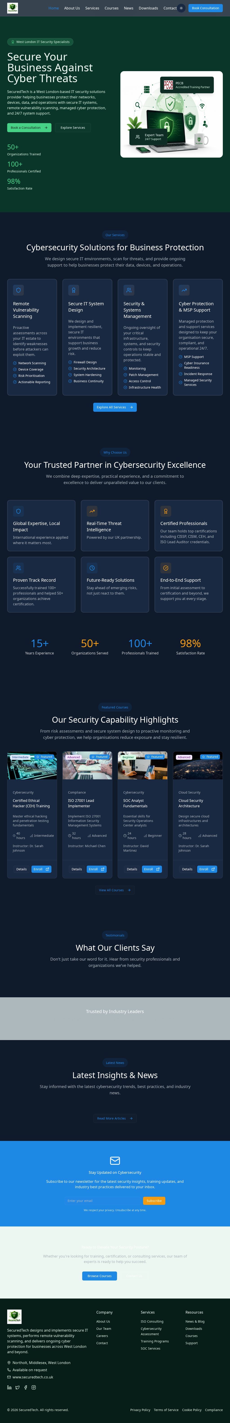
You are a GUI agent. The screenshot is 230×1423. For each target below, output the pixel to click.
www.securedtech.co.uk (33, 1377)
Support (192, 1343)
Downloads (148, 8)
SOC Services (150, 1348)
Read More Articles (111, 1118)
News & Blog (195, 1321)
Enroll (38, 869)
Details (21, 869)
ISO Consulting (152, 1321)
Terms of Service (166, 1410)
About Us (72, 8)
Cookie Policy (191, 1410)
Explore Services (73, 127)
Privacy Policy (140, 1410)
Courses (112, 8)
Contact (170, 8)
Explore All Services (111, 407)
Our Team (103, 1328)
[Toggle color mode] (181, 8)
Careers (102, 1336)
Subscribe (154, 1201)
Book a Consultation (26, 127)
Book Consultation (205, 8)
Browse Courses (100, 1276)
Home (54, 8)
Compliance (214, 1410)
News (128, 8)
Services (92, 8)
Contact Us (134, 1276)
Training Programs (155, 1341)
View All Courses (111, 890)
